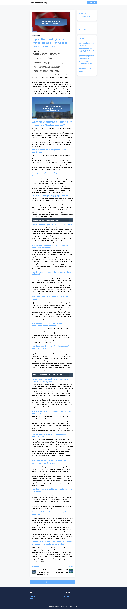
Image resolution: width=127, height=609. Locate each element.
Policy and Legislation (36, 35)
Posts (31, 598)
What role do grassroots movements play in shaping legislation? (47, 67)
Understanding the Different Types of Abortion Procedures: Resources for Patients (86, 56)
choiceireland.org (38, 2)
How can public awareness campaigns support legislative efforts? (47, 68)
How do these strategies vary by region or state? (44, 57)
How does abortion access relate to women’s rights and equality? (47, 61)
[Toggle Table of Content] (71, 51)
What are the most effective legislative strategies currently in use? (47, 70)
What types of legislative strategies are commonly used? (45, 55)
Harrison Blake (82, 30)
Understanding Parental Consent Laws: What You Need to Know (87, 70)
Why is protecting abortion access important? (43, 58)
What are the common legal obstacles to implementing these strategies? (49, 63)
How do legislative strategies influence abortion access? (45, 54)
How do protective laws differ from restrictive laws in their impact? (47, 71)
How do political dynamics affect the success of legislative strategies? (48, 65)
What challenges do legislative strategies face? (43, 62)
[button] (92, 2)
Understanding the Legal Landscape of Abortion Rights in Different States (86, 50)
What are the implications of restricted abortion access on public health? (48, 59)
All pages (66, 596)
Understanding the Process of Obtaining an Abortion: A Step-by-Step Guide (87, 43)
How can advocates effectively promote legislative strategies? (47, 66)
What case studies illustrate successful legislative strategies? (46, 72)
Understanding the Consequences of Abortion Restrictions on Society (85, 63)
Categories (32, 596)
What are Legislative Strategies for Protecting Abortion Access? (47, 53)
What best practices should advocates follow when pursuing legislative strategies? (51, 74)
